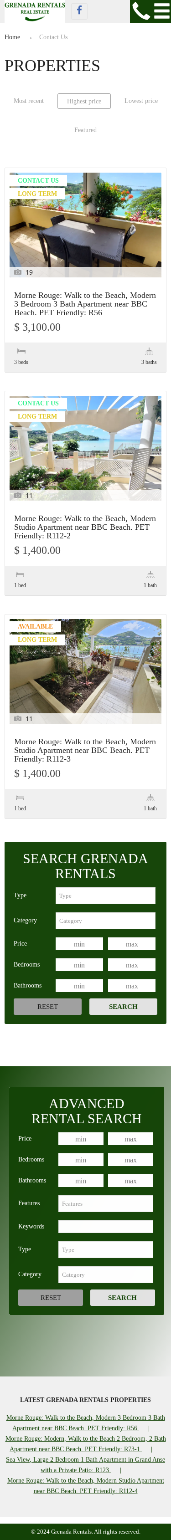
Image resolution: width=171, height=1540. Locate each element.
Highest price (84, 101)
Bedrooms (27, 964)
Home (12, 37)
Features (29, 1203)
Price (20, 943)
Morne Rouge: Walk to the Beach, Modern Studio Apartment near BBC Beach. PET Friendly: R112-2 (85, 527)
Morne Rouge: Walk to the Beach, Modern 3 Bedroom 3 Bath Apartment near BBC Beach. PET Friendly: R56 (85, 304)
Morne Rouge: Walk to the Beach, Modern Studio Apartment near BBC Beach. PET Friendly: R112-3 (85, 750)
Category (25, 920)
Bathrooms (27, 985)
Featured (85, 130)
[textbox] (105, 895)
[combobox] (105, 895)
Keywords (31, 1226)
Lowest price (141, 100)
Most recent (29, 100)
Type (20, 895)
